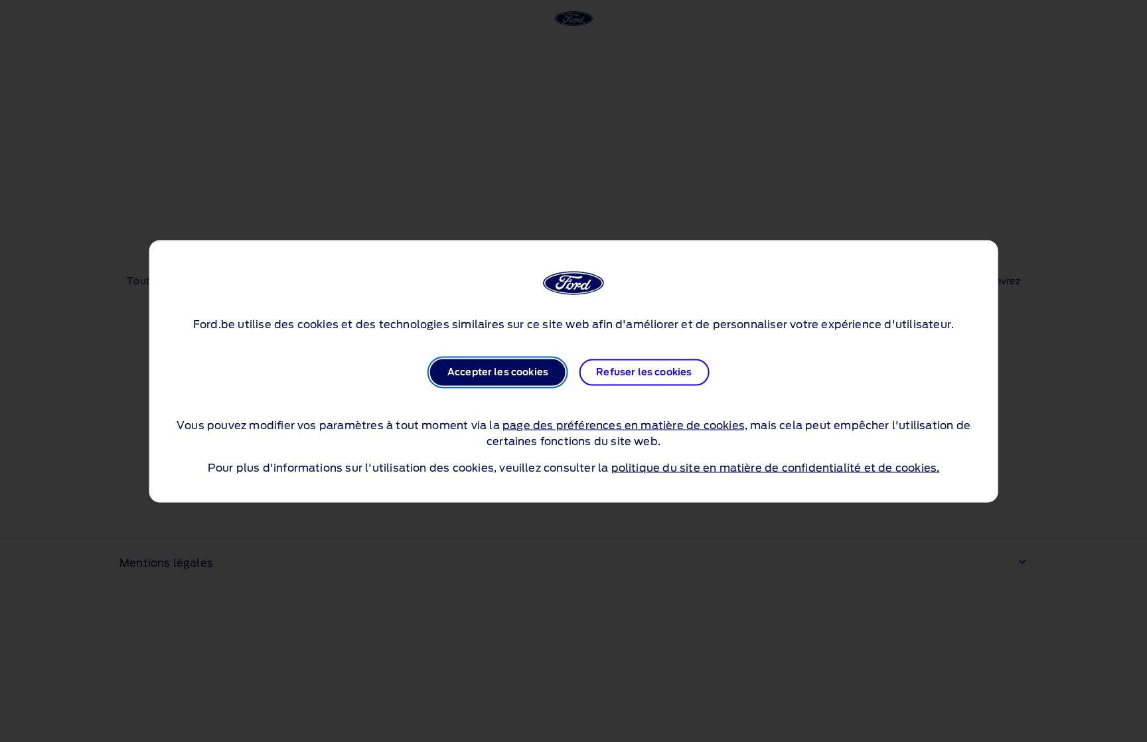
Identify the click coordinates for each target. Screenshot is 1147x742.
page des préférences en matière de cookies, (624, 425)
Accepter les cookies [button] (497, 372)
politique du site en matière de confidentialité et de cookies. (775, 467)
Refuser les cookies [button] (644, 372)
